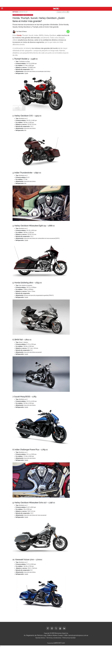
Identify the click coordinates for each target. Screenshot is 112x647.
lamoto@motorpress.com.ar (78, 635)
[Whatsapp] (68, 31)
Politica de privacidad (68, 637)
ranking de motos (28, 14)
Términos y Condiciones (53, 637)
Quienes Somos (40, 637)
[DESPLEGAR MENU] (2, 8)
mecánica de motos (17, 14)
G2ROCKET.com (59, 643)
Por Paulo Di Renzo (21, 31)
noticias (15, 12)
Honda (19, 35)
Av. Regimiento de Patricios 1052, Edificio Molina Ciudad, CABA (46, 635)
